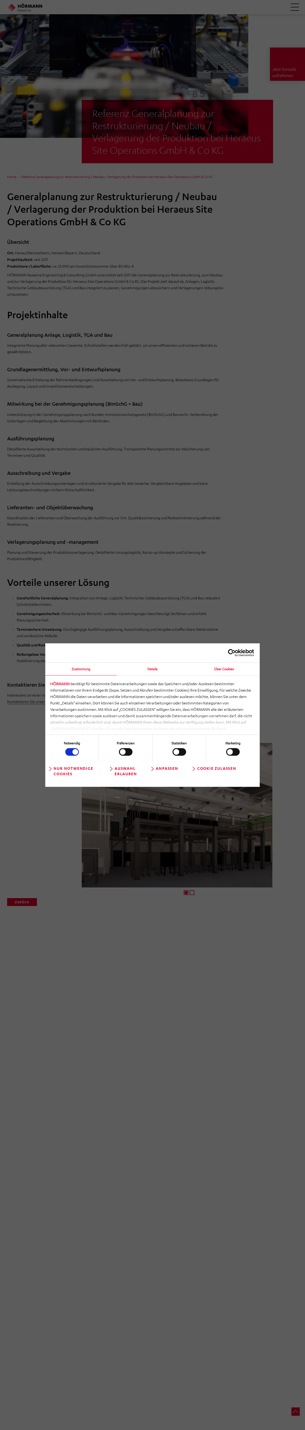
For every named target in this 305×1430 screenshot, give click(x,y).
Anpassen (167, 768)
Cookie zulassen (216, 768)
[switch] (125, 752)
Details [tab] (152, 668)
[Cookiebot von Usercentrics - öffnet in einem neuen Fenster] (233, 652)
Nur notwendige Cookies (73, 771)
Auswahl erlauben (126, 771)
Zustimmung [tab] (81, 668)
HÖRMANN (60, 683)
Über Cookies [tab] (224, 668)
